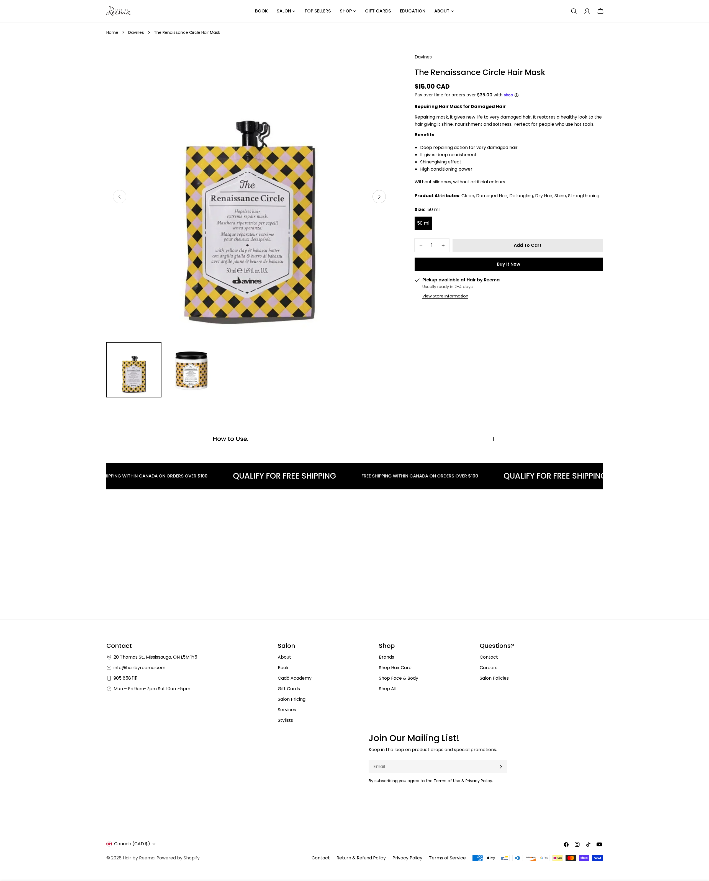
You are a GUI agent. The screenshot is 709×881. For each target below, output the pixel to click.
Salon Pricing (291, 699)
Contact (489, 657)
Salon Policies (494, 678)
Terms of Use (447, 781)
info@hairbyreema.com (139, 667)
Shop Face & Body (398, 678)
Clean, (468, 195)
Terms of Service (447, 858)
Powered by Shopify (178, 858)
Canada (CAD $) (132, 844)
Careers (488, 667)
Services (287, 710)
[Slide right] (379, 196)
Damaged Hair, (492, 195)
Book (283, 667)
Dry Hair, (544, 195)
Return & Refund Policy (361, 858)
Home (112, 32)
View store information (445, 296)
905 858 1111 (126, 678)
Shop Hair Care (395, 667)
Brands (386, 657)
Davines (136, 32)
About (284, 657)
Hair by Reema (139, 858)
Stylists (285, 720)
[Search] (573, 11)
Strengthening (583, 195)
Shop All (387, 688)
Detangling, (521, 195)
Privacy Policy (407, 858)
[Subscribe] (501, 766)
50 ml (423, 223)
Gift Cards (289, 688)
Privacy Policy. (479, 781)
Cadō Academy (295, 678)
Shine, (560, 195)
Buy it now (508, 264)
